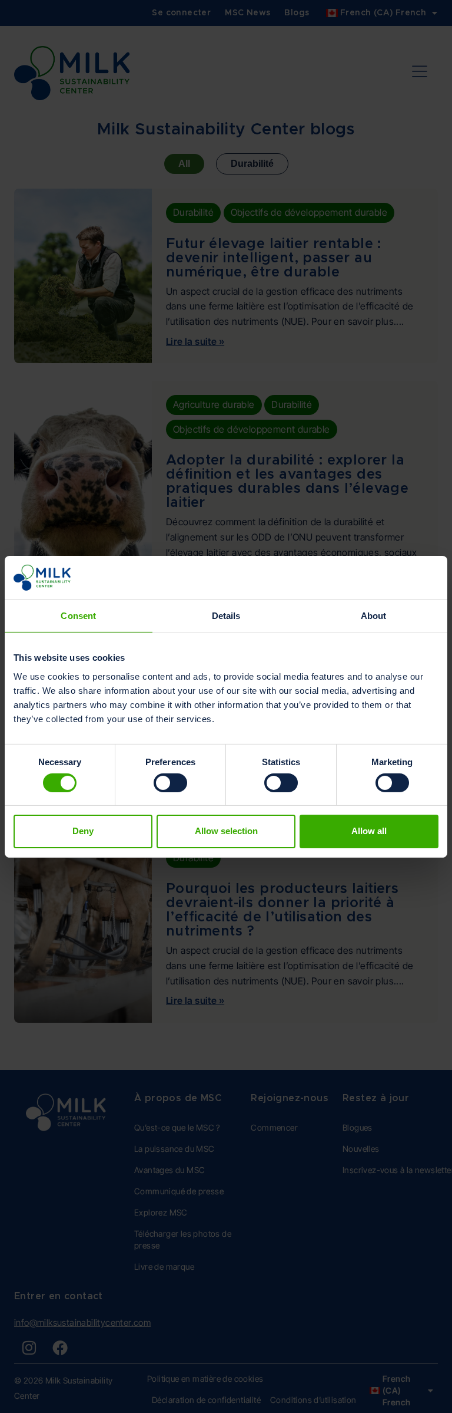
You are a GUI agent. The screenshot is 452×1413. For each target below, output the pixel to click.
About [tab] (374, 616)
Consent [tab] (78, 616)
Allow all (369, 831)
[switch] (170, 782)
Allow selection (226, 831)
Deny (83, 831)
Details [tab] (226, 616)
